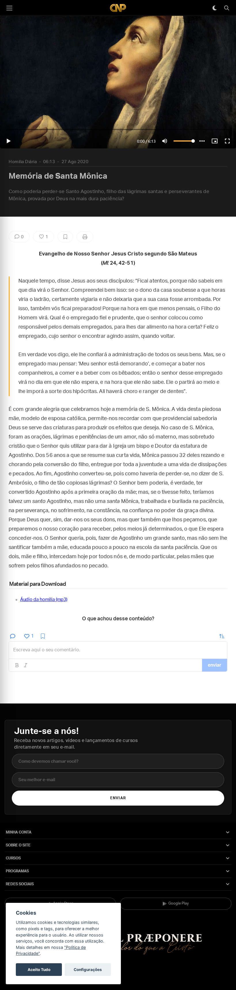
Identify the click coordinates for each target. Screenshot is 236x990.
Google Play (178, 903)
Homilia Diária (23, 162)
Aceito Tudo (39, 969)
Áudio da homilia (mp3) (43, 599)
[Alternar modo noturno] (214, 8)
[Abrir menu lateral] (9, 8)
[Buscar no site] (226, 8)
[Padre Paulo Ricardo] (118, 8)
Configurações (88, 969)
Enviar (117, 798)
